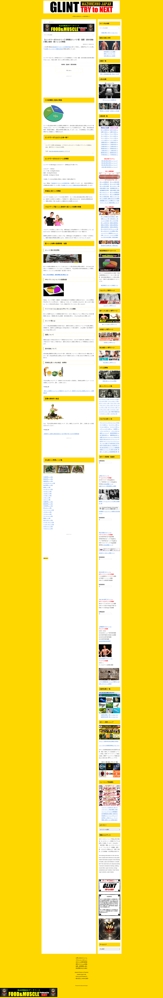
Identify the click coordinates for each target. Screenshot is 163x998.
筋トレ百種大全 (105, 130)
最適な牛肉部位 (105, 225)
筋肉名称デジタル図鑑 (109, 51)
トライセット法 (114, 409)
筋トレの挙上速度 (104, 186)
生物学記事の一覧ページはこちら (109, 715)
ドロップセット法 (114, 403)
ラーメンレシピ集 (48, 516)
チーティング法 (114, 399)
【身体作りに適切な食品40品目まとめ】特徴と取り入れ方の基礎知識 (61, 433)
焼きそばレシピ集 (48, 520)
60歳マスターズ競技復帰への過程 (107, 486)
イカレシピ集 (46, 497)
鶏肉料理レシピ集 (48, 481)
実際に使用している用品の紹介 (109, 820)
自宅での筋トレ (114, 130)
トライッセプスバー (105, 431)
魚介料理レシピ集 (48, 485)
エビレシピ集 (46, 499)
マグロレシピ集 (47, 491)
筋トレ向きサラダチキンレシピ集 (109, 229)
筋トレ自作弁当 (105, 223)
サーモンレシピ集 (48, 489)
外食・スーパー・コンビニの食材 (109, 235)
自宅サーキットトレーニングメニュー (109, 441)
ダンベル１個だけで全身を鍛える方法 (109, 443)
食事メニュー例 (105, 218)
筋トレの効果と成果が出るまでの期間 (109, 198)
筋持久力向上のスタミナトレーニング (109, 439)
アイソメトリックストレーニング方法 (109, 423)
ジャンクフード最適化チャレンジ (109, 233)
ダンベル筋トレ (105, 136)
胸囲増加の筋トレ (114, 435)
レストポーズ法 (103, 401)
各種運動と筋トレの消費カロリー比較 (109, 200)
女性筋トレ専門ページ (109, 342)
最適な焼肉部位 (105, 227)
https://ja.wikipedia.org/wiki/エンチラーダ (59, 151)
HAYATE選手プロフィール (105, 658)
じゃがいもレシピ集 (48, 524)
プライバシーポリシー (81, 960)
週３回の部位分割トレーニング (109, 163)
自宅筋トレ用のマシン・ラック (109, 818)
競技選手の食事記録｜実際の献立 (109, 245)
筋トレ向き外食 (114, 221)
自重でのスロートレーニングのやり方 (109, 437)
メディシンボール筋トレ (106, 429)
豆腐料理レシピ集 (48, 502)
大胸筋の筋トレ (105, 142)
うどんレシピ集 (47, 514)
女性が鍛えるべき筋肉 (109, 56)
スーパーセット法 (112, 407)
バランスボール (115, 431)
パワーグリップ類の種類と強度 (109, 809)
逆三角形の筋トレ (104, 435)
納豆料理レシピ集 (48, 504)
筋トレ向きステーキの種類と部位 (109, 231)
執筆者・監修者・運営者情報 (68, 64)
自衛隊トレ (116, 429)
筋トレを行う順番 (114, 184)
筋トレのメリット (104, 192)
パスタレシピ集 (47, 512)
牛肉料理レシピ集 (48, 477)
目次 (67, 70)
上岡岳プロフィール (104, 475)
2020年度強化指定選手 (105, 641)
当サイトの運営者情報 (81, 962)
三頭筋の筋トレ (105, 146)
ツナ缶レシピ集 (47, 495)
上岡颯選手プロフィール (105, 626)
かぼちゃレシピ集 (48, 526)
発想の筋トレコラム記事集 (109, 381)
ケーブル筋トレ (104, 425)
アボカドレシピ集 (48, 528)
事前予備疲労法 (115, 411)
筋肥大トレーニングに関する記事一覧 (109, 449)
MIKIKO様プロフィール (105, 572)
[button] (93, 35)
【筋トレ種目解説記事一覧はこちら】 (109, 74)
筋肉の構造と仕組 (104, 188)
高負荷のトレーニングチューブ (109, 815)
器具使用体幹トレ (114, 433)
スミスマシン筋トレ (114, 425)
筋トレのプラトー (104, 194)
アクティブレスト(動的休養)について (109, 202)
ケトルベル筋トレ (104, 427)
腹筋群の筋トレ (105, 152)
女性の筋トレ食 (114, 218)
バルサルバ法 (113, 413)
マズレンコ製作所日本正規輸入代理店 (108, 741)
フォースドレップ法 (104, 399)
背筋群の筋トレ (105, 148)
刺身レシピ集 (46, 487)
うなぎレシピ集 (47, 493)
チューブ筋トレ (105, 134)
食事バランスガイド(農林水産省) (54, 49)
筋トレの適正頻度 (114, 182)
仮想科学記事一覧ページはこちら (109, 717)
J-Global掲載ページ (108, 484)
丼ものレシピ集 (47, 508)
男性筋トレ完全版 (104, 111)
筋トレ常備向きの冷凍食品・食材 (109, 216)
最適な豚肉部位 (114, 225)
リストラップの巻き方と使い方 (109, 807)
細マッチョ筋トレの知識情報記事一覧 (109, 451)
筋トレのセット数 (114, 186)
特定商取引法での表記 (81, 968)
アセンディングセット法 (106, 405)
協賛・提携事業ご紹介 (81, 966)
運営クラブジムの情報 (81, 964)
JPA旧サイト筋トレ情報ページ (107, 553)
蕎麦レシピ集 (46, 518)
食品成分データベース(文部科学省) (62, 47)
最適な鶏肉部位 (114, 223)
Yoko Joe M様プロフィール (106, 599)
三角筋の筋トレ (105, 144)
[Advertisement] (69, 86)
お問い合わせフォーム (81, 958)
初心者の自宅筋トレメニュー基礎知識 (109, 447)
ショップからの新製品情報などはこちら (109, 745)
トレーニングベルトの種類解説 (109, 811)
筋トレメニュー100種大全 (109, 100)
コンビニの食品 (105, 221)
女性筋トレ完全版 (114, 111)
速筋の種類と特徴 (114, 190)
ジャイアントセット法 (104, 411)
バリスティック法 (104, 413)
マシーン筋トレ (105, 138)
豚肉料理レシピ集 (48, 479)
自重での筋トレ (105, 132)
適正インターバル (114, 196)
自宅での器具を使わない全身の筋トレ (109, 445)
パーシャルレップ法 (113, 401)
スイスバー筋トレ (114, 427)
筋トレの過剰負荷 (114, 194)
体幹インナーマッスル (109, 53)
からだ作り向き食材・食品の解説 (109, 237)
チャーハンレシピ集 (48, 510)
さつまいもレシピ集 (48, 522)
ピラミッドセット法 (104, 403)
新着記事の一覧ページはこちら (109, 32)
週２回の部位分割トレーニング (109, 161)
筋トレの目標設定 (114, 192)
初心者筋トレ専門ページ (109, 362)
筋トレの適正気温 (104, 196)
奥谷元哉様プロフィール (105, 532)
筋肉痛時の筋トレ (114, 188)
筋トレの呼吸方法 (104, 184)
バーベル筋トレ (105, 140)
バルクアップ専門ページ (109, 305)
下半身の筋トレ (105, 154)
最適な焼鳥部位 (114, 227)
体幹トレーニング (104, 433)
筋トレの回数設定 (104, 182)
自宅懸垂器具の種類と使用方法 (109, 813)
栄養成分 (46, 558)
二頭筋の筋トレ (105, 150)
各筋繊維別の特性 (104, 190)
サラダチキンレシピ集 (49, 483)
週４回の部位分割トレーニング (109, 165)
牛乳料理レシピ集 (48, 506)
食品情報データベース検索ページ (109, 285)
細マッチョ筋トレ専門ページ (109, 324)
